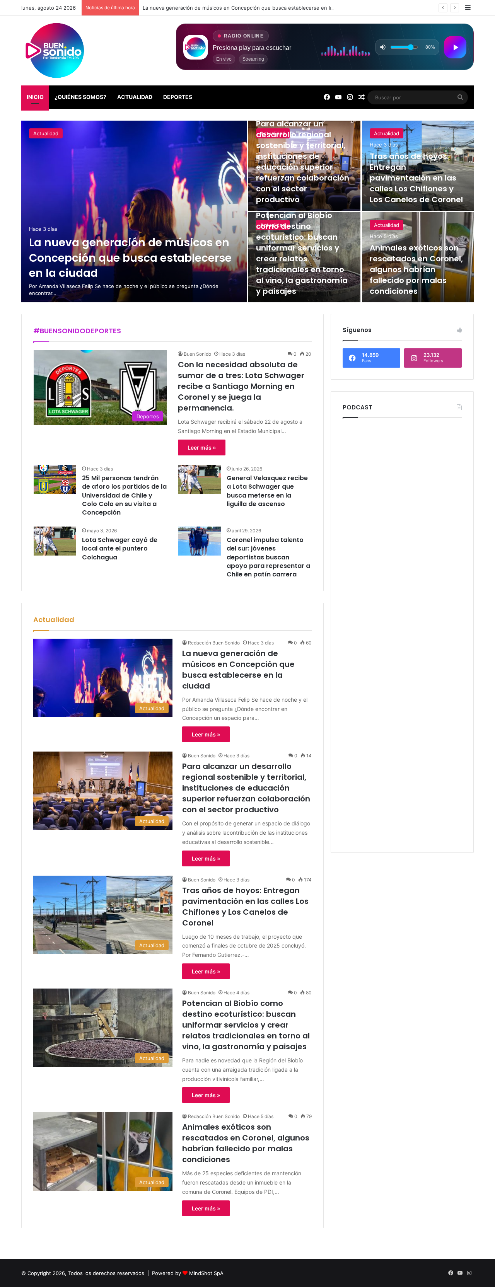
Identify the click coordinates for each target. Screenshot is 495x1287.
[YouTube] (338, 97)
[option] (247, 211)
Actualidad (134, 97)
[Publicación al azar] (361, 97)
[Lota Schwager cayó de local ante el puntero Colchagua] (55, 541)
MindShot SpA (206, 1273)
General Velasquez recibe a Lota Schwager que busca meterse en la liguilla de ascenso (267, 491)
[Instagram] (350, 97)
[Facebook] (327, 97)
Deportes (177, 97)
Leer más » (202, 447)
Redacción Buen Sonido (214, 643)
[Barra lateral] (468, 7)
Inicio (35, 97)
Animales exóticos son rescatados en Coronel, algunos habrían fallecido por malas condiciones (416, 269)
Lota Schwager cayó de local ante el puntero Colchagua (119, 548)
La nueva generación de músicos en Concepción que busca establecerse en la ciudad (246, 8)
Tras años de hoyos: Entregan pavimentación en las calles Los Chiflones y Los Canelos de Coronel (416, 178)
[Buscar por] (460, 97)
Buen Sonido (197, 354)
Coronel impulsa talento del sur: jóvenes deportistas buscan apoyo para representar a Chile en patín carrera (268, 557)
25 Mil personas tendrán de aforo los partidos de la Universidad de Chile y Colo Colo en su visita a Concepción (124, 495)
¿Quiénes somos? (80, 97)
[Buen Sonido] (56, 50)
